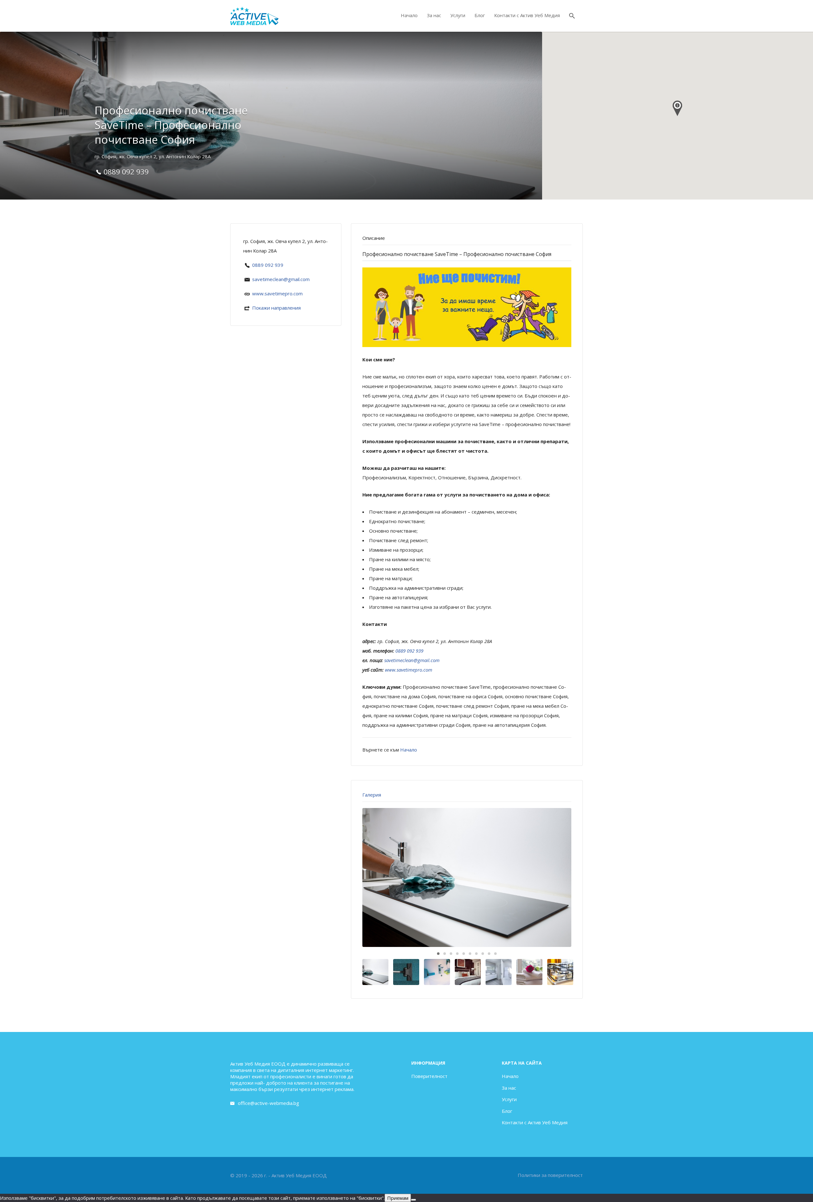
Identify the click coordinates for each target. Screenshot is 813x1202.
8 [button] (483, 953)
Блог (479, 15)
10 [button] (495, 953)
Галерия (371, 794)
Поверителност (429, 1076)
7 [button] (476, 953)
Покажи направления (276, 308)
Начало (409, 15)
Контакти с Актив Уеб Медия (527, 15)
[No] (413, 1200)
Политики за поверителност (550, 1175)
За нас (434, 15)
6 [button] (470, 953)
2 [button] (444, 953)
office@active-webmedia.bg (268, 1103)
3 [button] (451, 953)
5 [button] (463, 953)
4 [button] (457, 953)
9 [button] (489, 953)
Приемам (397, 1198)
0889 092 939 (267, 265)
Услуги (457, 15)
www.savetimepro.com (277, 293)
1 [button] (438, 953)
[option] (466, 877)
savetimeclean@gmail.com (281, 279)
